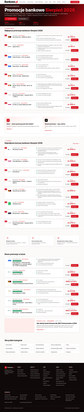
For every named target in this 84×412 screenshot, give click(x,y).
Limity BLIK (52, 398)
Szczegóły (67, 39)
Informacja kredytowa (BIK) (56, 348)
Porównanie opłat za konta (40, 396)
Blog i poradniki (72, 375)
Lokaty (46, 1)
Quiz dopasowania (23, 394)
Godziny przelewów (60, 371)
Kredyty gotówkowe (25, 348)
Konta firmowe (30, 1)
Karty (50, 1)
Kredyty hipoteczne (40, 348)
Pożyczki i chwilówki (40, 351)
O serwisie (71, 369)
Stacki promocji (38, 394)
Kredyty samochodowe (10, 351)
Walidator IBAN (23, 398)
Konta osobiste (22, 1)
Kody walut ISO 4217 (60, 385)
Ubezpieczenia (54, 351)
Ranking (59, 1)
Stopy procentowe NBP (70, 396)
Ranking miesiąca (46, 385)
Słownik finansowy (72, 377)
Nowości (45, 383)
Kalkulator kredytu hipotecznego (11, 396)
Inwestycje (68, 351)
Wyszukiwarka (46, 381)
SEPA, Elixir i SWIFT (8, 402)
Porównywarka (22, 18)
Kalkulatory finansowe (70, 394)
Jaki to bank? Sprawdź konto (10, 398)
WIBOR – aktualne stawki (55, 396)
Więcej (63, 1)
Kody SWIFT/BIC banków (61, 383)
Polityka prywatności (73, 371)
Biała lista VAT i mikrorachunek (41, 398)
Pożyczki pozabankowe (35, 377)
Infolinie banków (59, 369)
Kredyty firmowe (24, 351)
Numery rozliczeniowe (60, 375)
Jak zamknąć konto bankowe (26, 402)
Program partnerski (73, 379)
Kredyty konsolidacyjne (71, 348)
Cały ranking (75, 143)
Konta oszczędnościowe (56, 344)
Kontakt (70, 373)
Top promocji (75, 1)
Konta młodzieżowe (39, 1)
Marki (54, 1)
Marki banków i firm (60, 381)
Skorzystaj (74, 39)
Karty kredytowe (9, 348)
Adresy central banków (60, 373)
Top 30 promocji (11, 18)
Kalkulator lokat (23, 396)
